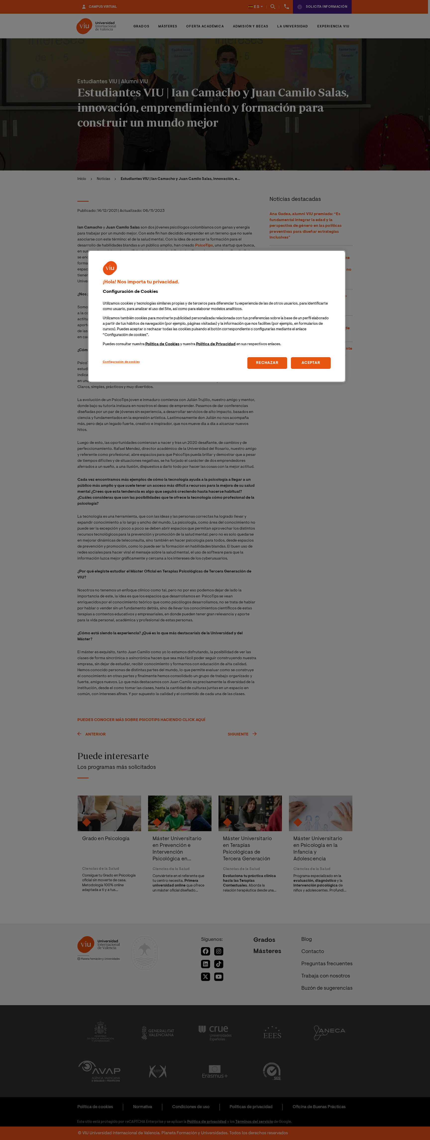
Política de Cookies (162, 344)
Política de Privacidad (216, 344)
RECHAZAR (267, 363)
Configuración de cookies (121, 361)
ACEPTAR (311, 363)
